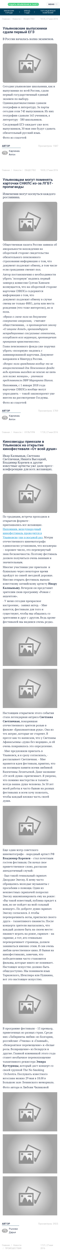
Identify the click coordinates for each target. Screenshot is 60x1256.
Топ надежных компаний (47, 12)
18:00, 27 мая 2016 (49, 170)
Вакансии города (9, 12)
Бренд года (27, 12)
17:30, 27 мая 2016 (49, 432)
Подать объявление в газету (23, 4)
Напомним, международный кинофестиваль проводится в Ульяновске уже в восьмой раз (23, 533)
